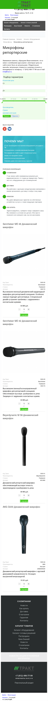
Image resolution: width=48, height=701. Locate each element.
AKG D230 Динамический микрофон (21, 506)
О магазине (24, 614)
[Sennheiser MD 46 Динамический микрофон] (24, 255)
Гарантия (24, 617)
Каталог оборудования (11, 22)
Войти (7, 15)
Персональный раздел (24, 682)
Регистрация (14, 15)
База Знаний (18, 26)
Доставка (24, 611)
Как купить (24, 608)
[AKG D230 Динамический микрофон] (24, 534)
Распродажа (7, 26)
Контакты (7, 29)
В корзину (24, 315)
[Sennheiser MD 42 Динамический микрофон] (24, 352)
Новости (27, 26)
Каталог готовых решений (29, 22)
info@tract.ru (7, 71)
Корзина (7, 17)
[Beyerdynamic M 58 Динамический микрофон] (24, 446)
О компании (36, 26)
